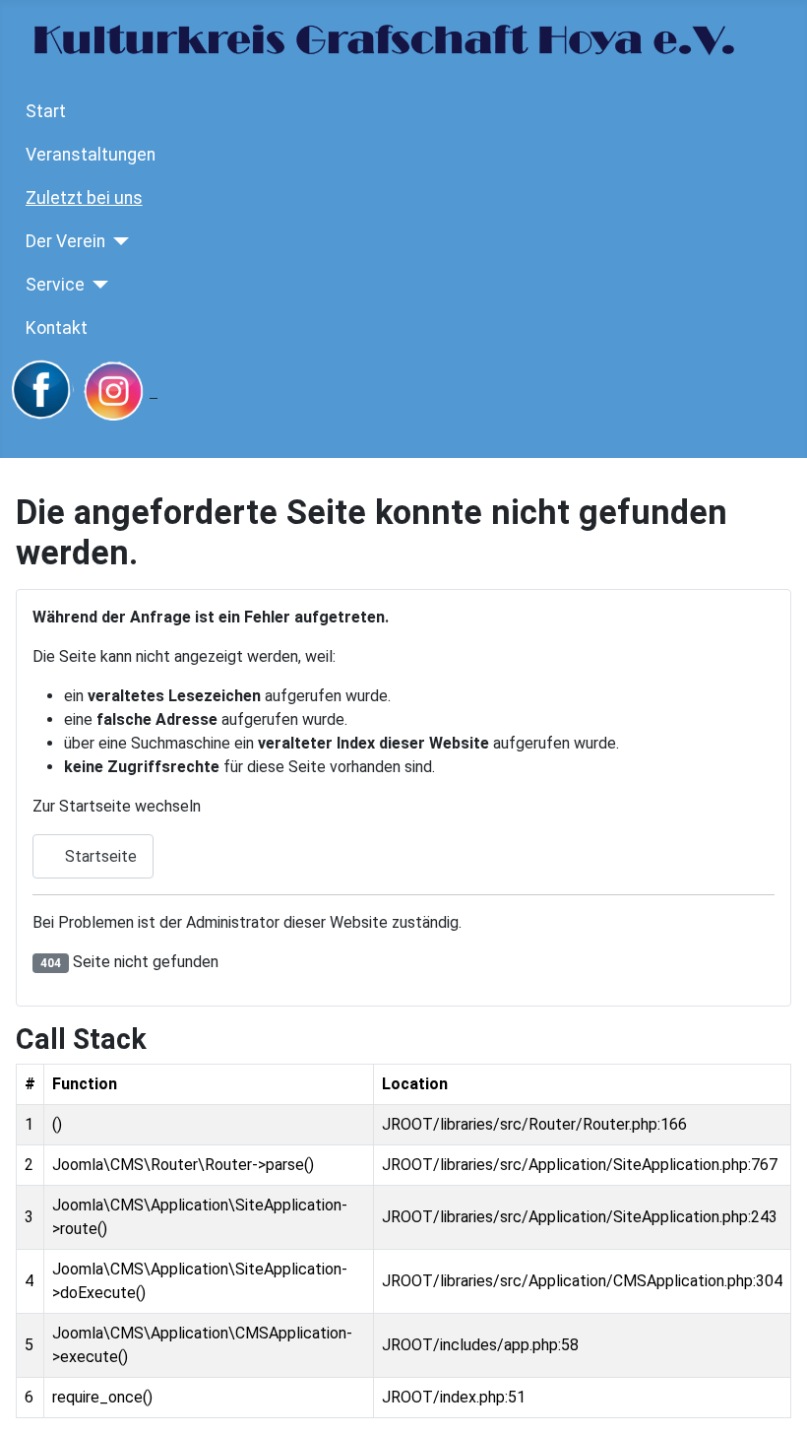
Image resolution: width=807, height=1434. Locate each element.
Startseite (99, 856)
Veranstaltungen (90, 154)
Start (46, 111)
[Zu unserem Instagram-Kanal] (119, 391)
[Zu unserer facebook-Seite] (42, 391)
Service (55, 284)
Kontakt (57, 328)
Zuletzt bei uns (84, 198)
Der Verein (65, 241)
